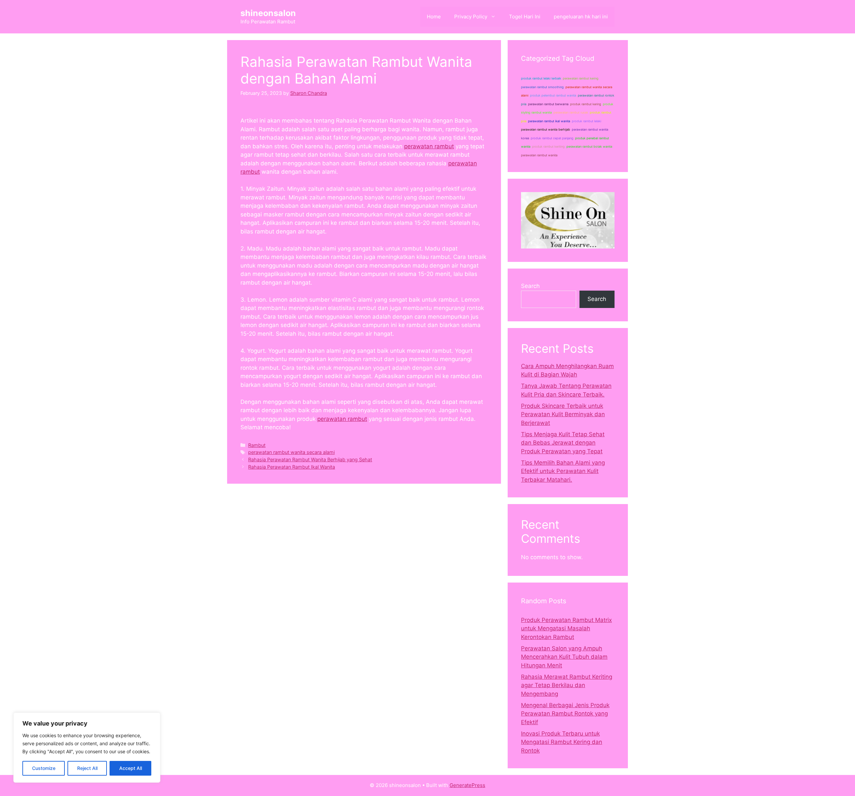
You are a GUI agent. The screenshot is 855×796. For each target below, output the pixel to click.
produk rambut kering (585, 104)
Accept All (130, 768)
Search (530, 286)
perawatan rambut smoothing (542, 87)
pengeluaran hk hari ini (581, 16)
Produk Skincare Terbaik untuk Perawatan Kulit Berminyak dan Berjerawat (563, 414)
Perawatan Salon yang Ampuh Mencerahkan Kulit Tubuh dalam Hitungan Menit (564, 657)
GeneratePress (467, 785)
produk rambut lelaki (586, 121)
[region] (86, 747)
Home (434, 16)
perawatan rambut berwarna (548, 104)
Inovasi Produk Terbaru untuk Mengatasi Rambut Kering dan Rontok (561, 742)
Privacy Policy (470, 16)
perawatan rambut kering (580, 78)
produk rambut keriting (548, 146)
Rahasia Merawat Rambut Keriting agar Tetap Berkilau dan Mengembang (566, 685)
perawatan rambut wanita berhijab (545, 129)
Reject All (87, 768)
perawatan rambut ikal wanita (549, 121)
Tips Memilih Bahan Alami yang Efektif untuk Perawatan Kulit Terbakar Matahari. (563, 471)
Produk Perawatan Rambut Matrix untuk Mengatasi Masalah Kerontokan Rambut (566, 628)
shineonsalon (268, 13)
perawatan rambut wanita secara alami (291, 452)
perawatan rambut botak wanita (589, 146)
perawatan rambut (429, 146)
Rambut (257, 445)
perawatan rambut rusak (570, 112)
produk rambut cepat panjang (552, 138)
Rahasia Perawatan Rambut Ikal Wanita (291, 467)
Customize (43, 768)
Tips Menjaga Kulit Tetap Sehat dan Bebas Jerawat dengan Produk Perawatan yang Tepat (563, 443)
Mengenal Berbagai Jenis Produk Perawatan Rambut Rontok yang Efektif (565, 714)
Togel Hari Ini (524, 16)
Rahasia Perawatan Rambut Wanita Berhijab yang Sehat (310, 459)
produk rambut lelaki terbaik (541, 78)
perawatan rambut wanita (539, 155)
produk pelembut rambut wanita (553, 95)
